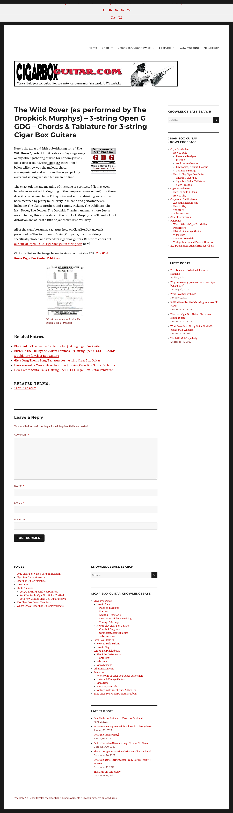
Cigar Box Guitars (103, 600)
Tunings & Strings (109, 622)
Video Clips (102, 683)
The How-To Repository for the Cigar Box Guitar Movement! (47, 798)
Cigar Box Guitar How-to (134, 47)
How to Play (103, 647)
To (116, 10)
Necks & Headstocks (110, 615)
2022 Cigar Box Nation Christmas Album (39, 573)
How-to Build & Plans (108, 643)
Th (110, 10)
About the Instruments (109, 654)
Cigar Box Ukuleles (104, 640)
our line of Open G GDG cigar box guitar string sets (48, 244)
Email (19, 502)
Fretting (103, 611)
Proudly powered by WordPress (100, 798)
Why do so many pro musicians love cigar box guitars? (123, 726)
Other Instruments (104, 668)
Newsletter (211, 47)
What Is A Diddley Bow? (106, 734)
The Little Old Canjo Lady (107, 771)
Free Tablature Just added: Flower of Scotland (118, 718)
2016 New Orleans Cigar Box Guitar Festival (43, 598)
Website (20, 519)
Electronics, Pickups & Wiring (115, 618)
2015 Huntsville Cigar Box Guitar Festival (42, 595)
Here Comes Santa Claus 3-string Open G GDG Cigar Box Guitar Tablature (63, 370)
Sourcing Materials (107, 686)
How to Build (104, 604)
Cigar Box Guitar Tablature (31, 581)
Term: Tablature (25, 388)
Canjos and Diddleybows (107, 650)
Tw (128, 10)
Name (19, 486)
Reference (99, 672)
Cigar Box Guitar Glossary (31, 577)
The (113, 17)
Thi (120, 17)
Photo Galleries (25, 588)
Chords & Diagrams (109, 629)
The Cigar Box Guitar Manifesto (34, 602)
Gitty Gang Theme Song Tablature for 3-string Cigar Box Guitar (57, 360)
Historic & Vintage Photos (111, 679)
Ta (104, 10)
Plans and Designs (109, 607)
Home (93, 47)
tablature (53, 162)
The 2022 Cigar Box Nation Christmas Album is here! (122, 751)
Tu (122, 10)
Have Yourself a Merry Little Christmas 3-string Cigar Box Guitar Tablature (64, 365)
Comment (22, 434)
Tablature (102, 661)
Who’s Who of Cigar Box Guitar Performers (40, 606)
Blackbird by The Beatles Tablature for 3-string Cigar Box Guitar (57, 346)
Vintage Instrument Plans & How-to (116, 690)
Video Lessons (107, 636)
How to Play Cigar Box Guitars (113, 625)
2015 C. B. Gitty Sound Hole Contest (39, 591)
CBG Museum (189, 47)
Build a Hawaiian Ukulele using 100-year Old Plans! (121, 743)
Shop (105, 47)
